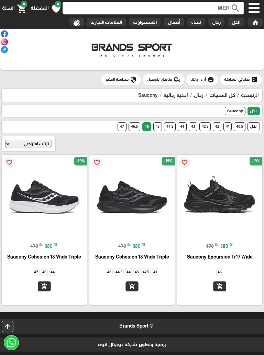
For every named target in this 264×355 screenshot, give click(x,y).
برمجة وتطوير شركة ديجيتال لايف (132, 344)
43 (193, 126)
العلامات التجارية (106, 22)
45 (158, 126)
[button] (46, 8)
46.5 (134, 126)
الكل (236, 22)
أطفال (174, 22)
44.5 (169, 126)
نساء (196, 22)
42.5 (205, 126)
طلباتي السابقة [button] (241, 79)
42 (217, 126)
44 (182, 126)
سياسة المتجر (121, 79)
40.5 (239, 126)
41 (227, 126)
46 (147, 126)
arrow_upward (7, 326)
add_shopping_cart (219, 286)
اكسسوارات (145, 22)
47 (122, 126)
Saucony (235, 111)
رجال (216, 22)
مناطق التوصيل (163, 79)
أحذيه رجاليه (176, 95)
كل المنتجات (222, 95)
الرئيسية (250, 95)
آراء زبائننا (202, 79)
